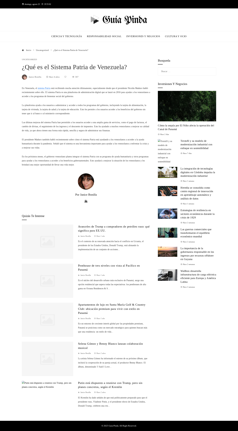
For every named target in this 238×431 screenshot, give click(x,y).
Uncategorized (29, 59)
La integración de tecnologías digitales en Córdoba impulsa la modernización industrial (198, 172)
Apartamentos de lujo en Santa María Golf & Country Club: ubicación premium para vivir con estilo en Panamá (112, 309)
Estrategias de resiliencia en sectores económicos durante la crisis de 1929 (198, 214)
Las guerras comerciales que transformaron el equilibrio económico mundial (196, 233)
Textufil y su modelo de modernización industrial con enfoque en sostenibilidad (196, 145)
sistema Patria (44, 88)
